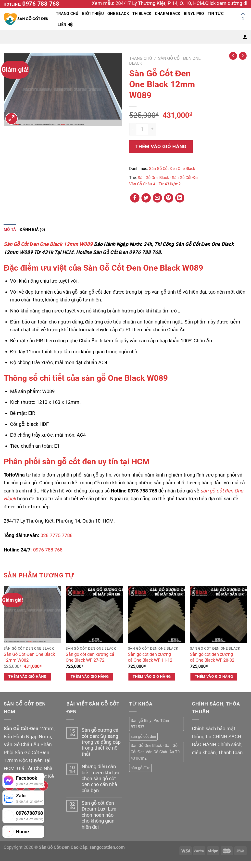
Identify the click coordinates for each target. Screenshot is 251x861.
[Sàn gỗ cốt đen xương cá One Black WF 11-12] (156, 614)
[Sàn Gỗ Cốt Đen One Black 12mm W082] (32, 614)
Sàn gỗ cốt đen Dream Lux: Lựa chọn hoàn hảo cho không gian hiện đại (99, 815)
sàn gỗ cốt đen (69, 461)
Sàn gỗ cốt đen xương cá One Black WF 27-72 (90, 657)
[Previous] (4, 638)
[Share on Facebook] (135, 198)
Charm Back (167, 13)
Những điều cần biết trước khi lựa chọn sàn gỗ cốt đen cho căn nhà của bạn (100, 778)
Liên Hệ (65, 24)
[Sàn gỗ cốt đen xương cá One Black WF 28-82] (218, 614)
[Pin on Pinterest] (168, 198)
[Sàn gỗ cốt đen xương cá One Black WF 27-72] (94, 614)
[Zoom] (11, 119)
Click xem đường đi (226, 3)
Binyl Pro (194, 13)
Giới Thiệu (93, 13)
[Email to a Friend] (157, 198)
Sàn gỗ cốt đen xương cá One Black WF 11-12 (150, 657)
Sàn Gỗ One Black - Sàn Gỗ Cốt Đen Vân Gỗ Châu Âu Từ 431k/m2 (155, 752)
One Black (118, 13)
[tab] (10, 229)
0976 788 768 (40, 3)
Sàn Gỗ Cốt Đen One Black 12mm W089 (48, 244)
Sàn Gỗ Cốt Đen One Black (172, 168)
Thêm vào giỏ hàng (160, 146)
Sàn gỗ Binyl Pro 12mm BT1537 (151, 723)
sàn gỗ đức (140, 767)
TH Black (141, 13)
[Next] (247, 638)
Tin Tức (216, 13)
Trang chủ (140, 58)
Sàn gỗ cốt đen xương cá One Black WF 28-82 (212, 657)
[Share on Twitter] (146, 198)
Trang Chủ (67, 13)
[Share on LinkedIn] (180, 198)
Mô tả (10, 229)
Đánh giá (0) (32, 229)
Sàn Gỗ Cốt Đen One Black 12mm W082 (29, 657)
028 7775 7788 (56, 535)
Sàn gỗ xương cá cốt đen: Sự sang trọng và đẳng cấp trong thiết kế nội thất (101, 742)
